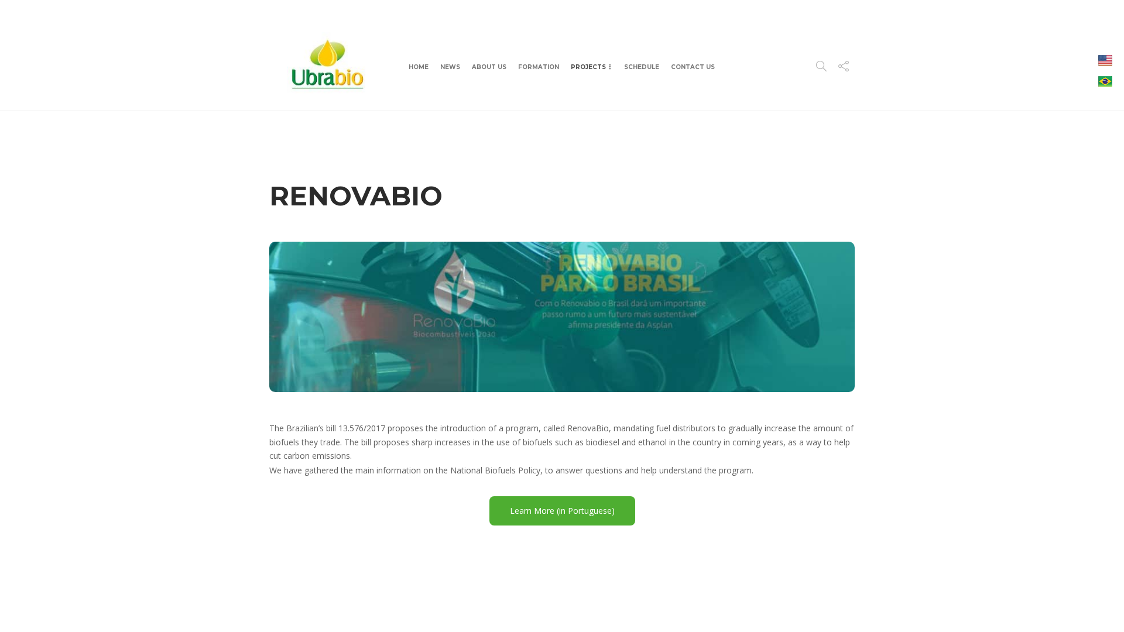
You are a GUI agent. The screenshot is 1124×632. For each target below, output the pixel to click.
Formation (538, 67)
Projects (588, 67)
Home (419, 67)
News (450, 67)
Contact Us (693, 67)
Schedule (641, 67)
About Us (489, 67)
